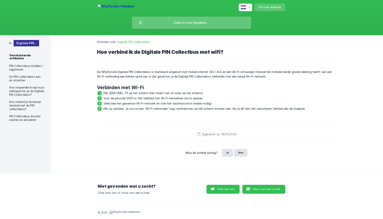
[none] (116, 7)
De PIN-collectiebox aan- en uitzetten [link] (25, 78)
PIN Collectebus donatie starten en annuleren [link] (24, 118)
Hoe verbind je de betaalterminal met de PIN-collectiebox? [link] (25, 105)
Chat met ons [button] (225, 189)
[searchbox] (191, 23)
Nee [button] (240, 152)
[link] (24, 43)
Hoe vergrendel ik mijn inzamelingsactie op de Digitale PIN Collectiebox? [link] (27, 91)
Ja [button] (227, 152)
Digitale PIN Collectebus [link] (133, 42)
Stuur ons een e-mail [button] (266, 189)
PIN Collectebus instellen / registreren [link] (26, 67)
